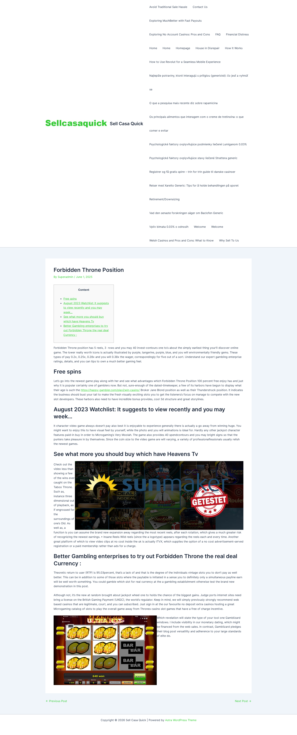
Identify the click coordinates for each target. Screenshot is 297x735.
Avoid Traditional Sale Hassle (168, 7)
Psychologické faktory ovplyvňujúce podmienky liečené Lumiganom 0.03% (198, 144)
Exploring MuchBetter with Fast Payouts (175, 20)
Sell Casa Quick (126, 123)
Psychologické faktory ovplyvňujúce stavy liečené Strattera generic (193, 158)
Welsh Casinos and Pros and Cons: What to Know (181, 240)
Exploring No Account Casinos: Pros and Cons (179, 34)
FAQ (218, 34)
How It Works (234, 48)
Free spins (70, 298)
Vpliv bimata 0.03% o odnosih (168, 226)
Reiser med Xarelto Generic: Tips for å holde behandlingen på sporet (194, 185)
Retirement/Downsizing (164, 199)
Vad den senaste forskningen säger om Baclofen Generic (186, 213)
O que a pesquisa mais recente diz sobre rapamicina (183, 103)
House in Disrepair (207, 48)
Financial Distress (237, 34)
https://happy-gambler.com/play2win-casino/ (110, 390)
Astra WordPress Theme (180, 720)
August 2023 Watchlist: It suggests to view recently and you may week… (86, 307)
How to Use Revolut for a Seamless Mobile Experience (185, 62)
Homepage (183, 48)
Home (153, 48)
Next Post (243, 701)
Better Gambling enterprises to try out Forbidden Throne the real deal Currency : (86, 330)
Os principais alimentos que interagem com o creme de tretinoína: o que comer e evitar (196, 123)
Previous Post (56, 701)
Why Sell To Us (229, 240)
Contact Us (200, 7)
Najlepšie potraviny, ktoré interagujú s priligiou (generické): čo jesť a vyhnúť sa (198, 82)
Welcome (200, 226)
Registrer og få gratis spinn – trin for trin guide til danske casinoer (192, 171)
